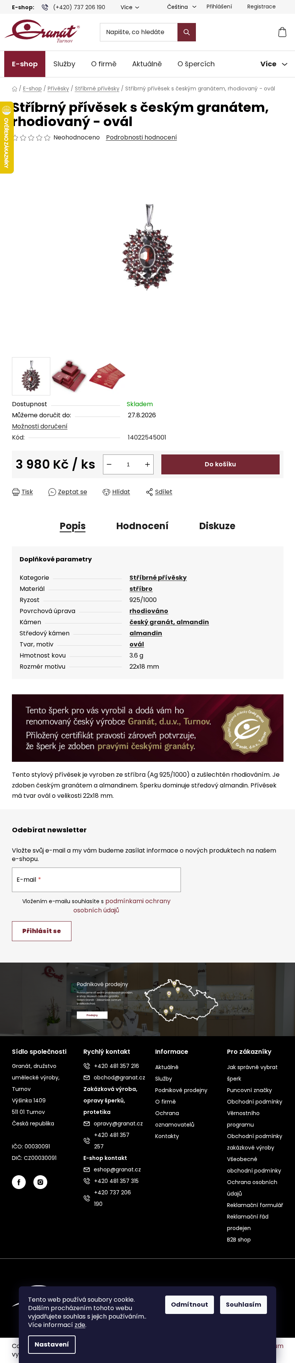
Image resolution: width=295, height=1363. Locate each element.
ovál (136, 644)
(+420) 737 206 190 (79, 7)
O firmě (165, 1101)
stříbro (140, 588)
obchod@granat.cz (117, 1077)
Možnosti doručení (40, 426)
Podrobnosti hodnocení (141, 137)
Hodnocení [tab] (142, 526)
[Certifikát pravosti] (147, 727)
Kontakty (167, 1136)
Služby (163, 1079)
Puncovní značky (249, 1090)
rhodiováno (148, 611)
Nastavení (52, 1344)
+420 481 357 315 (116, 1181)
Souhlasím (243, 1304)
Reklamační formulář (255, 1205)
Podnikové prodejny (181, 1090)
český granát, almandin (169, 622)
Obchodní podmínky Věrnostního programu (254, 1113)
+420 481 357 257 (111, 1140)
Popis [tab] (73, 526)
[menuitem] (24, 64)
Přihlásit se (41, 931)
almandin (145, 633)
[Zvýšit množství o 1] (147, 464)
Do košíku (220, 464)
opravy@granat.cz (117, 1123)
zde (80, 1324)
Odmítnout (189, 1304)
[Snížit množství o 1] (109, 464)
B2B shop (239, 1239)
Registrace (261, 6)
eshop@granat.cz (117, 1169)
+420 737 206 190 (112, 1198)
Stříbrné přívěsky (158, 577)
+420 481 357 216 (116, 1066)
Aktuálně (167, 1067)
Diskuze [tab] (217, 526)
